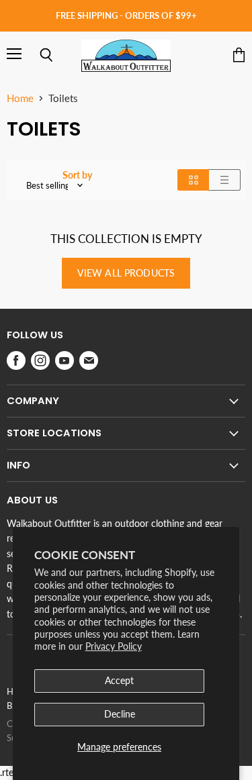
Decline (119, 714)
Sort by (77, 175)
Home (20, 98)
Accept (119, 680)
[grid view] (193, 180)
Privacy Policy (113, 646)
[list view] (225, 180)
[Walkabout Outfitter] (126, 56)
